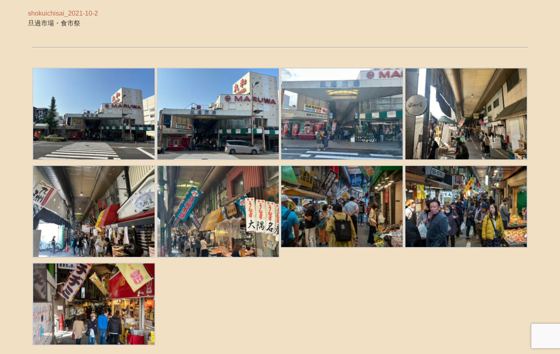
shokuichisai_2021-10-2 (63, 13)
